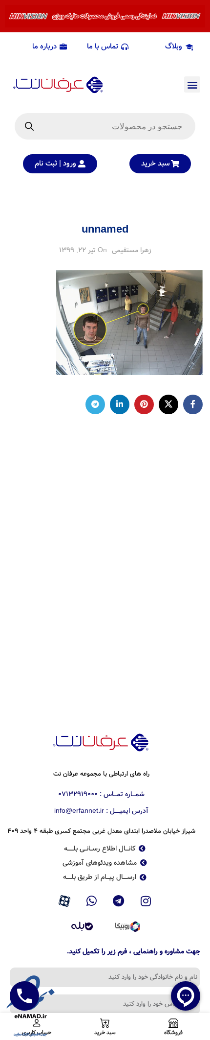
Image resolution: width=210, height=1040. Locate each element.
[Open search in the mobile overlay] (105, 126)
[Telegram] (118, 901)
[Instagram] (146, 901)
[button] (192, 84)
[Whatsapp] (91, 901)
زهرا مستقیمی (131, 250)
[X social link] (168, 404)
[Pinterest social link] (144, 404)
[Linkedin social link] (119, 404)
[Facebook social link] (193, 404)
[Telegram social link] (95, 404)
